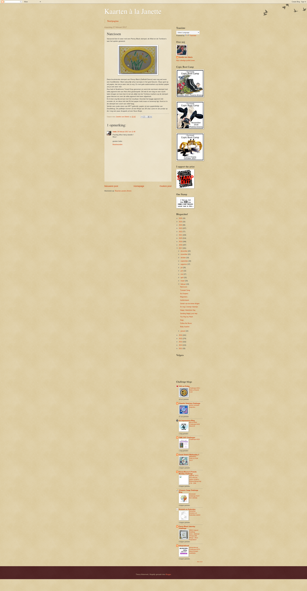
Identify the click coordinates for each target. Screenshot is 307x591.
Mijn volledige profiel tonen (185, 60)
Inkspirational (184, 546)
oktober (183, 258)
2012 (181, 348)
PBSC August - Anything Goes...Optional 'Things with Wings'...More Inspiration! (194, 535)
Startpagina (112, 21)
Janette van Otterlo (186, 57)
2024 (181, 225)
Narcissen (183, 287)
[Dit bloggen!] (144, 117)
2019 (181, 241)
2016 (181, 335)
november (184, 254)
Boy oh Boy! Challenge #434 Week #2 (194, 424)
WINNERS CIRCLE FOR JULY (193, 458)
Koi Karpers (184, 293)
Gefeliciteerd (184, 300)
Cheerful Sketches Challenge (189, 403)
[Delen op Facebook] (149, 117)
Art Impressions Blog (187, 420)
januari (183, 331)
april (182, 277)
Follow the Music (186, 323)
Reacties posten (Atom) (123, 191)
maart (183, 281)
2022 (181, 232)
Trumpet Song (185, 290)
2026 (181, 218)
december (184, 251)
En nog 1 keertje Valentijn (189, 307)
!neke (115, 132)
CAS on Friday (184, 386)
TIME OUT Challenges (187, 437)
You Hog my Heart (186, 317)
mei (182, 274)
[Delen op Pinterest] (151, 117)
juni (182, 271)
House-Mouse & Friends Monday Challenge (188, 473)
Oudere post (165, 186)
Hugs (182, 320)
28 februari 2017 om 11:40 (126, 132)
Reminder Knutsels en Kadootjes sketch (194, 513)
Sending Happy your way (188, 313)
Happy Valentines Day (187, 310)
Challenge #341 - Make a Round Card (195, 390)
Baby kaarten (184, 327)
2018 (181, 245)
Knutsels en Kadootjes (187, 509)
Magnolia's (183, 297)
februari (183, 284)
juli (182, 267)
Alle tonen (200, 561)
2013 (181, 345)
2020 (181, 238)
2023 (181, 228)
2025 (181, 222)
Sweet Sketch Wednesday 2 (189, 455)
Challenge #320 (194, 439)
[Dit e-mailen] (142, 117)
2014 (181, 342)
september (184, 261)
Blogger (168, 574)
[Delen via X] (146, 117)
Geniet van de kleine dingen (189, 303)
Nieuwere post (111, 186)
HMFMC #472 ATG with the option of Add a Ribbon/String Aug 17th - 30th (195, 479)
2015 (181, 338)
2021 (181, 235)
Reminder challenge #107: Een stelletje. (194, 496)
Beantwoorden (117, 144)
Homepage (139, 186)
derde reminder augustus (194, 406)
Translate (193, 35)
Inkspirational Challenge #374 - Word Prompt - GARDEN (195, 550)
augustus (184, 264)
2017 (181, 248)
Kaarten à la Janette (133, 11)
